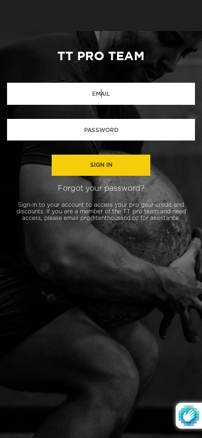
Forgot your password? (101, 188)
